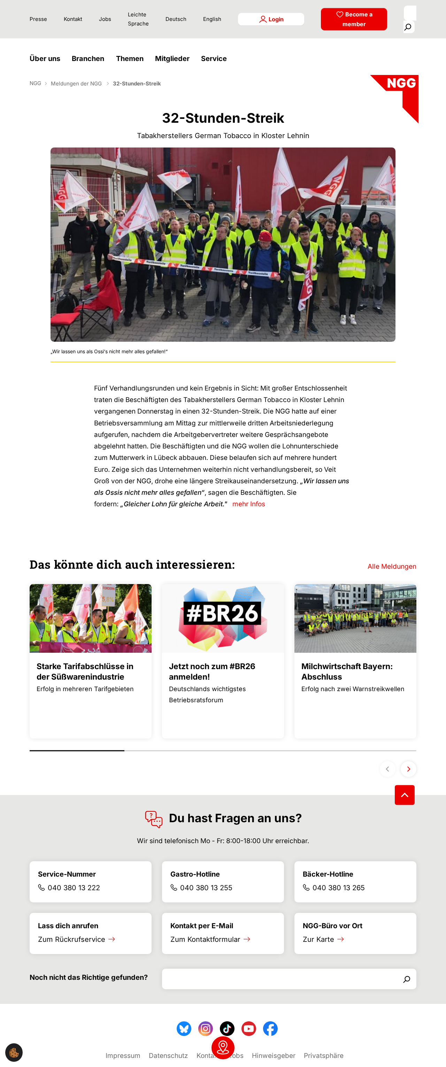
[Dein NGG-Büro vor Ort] (223, 1048)
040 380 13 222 (74, 888)
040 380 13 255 (206, 888)
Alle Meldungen (392, 566)
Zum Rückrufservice (71, 939)
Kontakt (73, 19)
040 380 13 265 (339, 888)
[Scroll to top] (405, 795)
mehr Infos (248, 504)
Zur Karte (318, 939)
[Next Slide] (408, 769)
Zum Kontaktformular (205, 939)
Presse (38, 19)
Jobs (105, 19)
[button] (47, 59)
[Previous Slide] (387, 769)
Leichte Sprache (138, 19)
